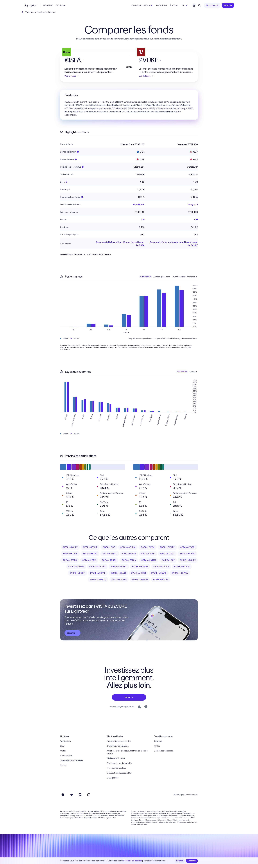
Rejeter (179, 861)
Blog (62, 746)
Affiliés (157, 746)
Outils (63, 751)
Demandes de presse (163, 751)
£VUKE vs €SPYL (97, 573)
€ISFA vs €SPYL (110, 554)
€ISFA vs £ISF (109, 547)
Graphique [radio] (182, 371)
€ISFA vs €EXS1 (148, 554)
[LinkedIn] (80, 794)
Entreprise (60, 5)
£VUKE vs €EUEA (161, 566)
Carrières (158, 741)
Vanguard (193, 204)
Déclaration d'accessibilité (119, 773)
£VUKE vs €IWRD (158, 573)
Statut (63, 765)
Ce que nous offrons (140, 5)
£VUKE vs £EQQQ (98, 579)
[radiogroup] (168, 276)
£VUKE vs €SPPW (180, 573)
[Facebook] (63, 794)
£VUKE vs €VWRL (119, 566)
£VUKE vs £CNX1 (119, 579)
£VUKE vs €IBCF (77, 573)
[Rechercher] (199, 5)
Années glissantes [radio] (161, 277)
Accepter (191, 861)
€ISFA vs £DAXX (167, 554)
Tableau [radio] (193, 371)
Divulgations (113, 778)
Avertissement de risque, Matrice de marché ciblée (127, 752)
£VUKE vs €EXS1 (138, 573)
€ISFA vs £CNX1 (89, 560)
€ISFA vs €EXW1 (90, 554)
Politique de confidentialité (119, 763)
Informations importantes (119, 741)
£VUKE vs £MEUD (140, 579)
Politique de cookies (116, 768)
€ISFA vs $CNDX (109, 560)
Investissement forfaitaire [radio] (185, 277)
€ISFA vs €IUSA (129, 554)
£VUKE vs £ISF (168, 560)
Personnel (47, 5)
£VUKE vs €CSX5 (182, 566)
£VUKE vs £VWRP (140, 566)
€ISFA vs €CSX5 (70, 554)
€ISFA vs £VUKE (90, 547)
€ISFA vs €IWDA (69, 560)
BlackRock (138, 204)
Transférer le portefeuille (71, 760)
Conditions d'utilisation (118, 746)
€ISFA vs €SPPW (187, 554)
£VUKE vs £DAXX (118, 573)
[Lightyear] (30, 5)
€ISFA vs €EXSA (129, 560)
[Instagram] (88, 794)
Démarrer (129, 697)
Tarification (161, 5)
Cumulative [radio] (145, 277)
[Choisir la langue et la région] (194, 5)
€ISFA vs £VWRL (187, 547)
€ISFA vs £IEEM (147, 547)
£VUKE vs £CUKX (188, 560)
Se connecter (212, 5)
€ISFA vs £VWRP (167, 547)
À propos (174, 5)
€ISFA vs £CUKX (70, 547)
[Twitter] (71, 794)
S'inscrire (228, 5)
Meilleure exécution (116, 758)
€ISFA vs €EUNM (127, 547)
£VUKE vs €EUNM (97, 566)
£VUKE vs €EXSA (160, 579)
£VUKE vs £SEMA (76, 566)
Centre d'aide (66, 755)
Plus (183, 5)
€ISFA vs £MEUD (148, 560)
